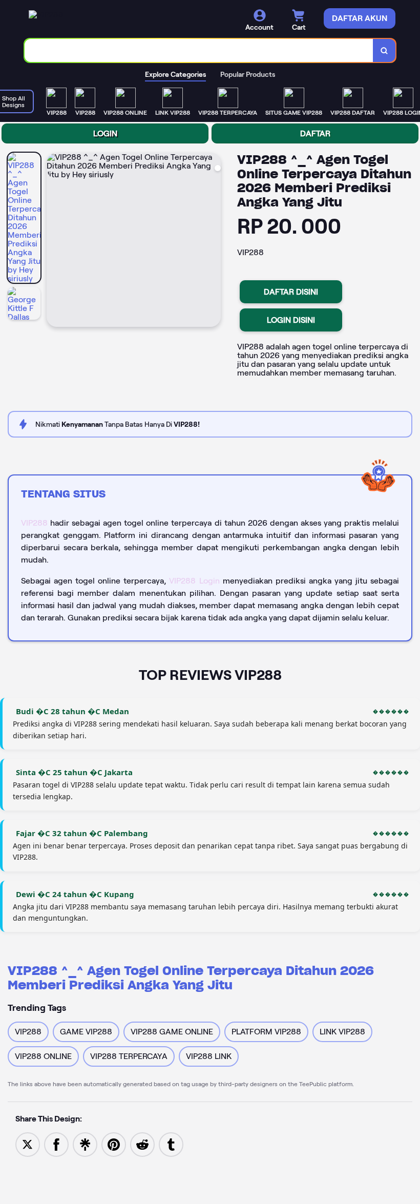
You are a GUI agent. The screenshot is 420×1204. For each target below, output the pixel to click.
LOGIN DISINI (291, 320)
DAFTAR (315, 133)
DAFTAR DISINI (291, 291)
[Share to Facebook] (56, 1143)
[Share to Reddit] (142, 1143)
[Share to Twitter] (27, 1143)
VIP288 (34, 522)
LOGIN (105, 133)
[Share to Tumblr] (171, 1143)
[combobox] (199, 50)
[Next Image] (212, 241)
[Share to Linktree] (85, 1143)
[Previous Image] (55, 241)
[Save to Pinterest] (113, 1143)
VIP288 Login (194, 580)
